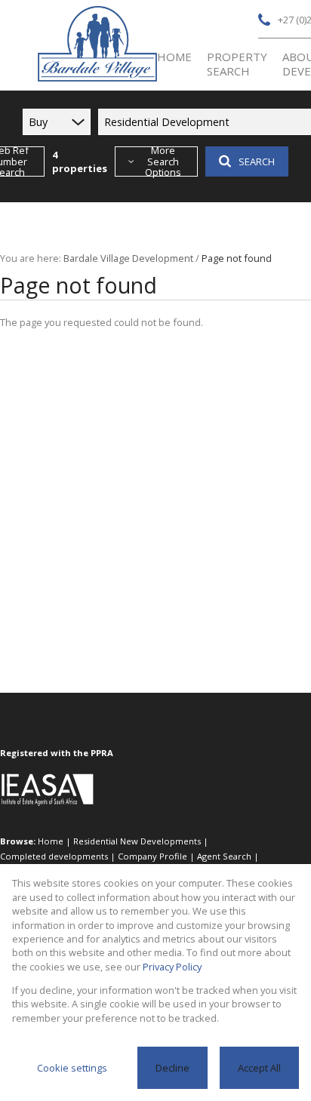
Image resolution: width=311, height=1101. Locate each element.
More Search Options (163, 161)
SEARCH (257, 161)
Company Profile (152, 856)
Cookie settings (72, 1068)
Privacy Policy (172, 966)
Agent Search (224, 856)
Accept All (259, 1068)
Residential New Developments (137, 841)
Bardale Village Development (128, 258)
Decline (172, 1068)
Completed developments (54, 856)
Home (50, 841)
